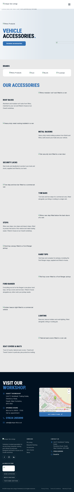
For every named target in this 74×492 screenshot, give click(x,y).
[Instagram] (9, 457)
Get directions (54, 414)
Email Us (56, 454)
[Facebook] (4, 457)
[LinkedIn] (14, 457)
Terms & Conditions (55, 488)
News (28, 452)
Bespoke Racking (32, 445)
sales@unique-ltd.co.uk (14, 422)
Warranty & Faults (66, 488)
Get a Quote (30, 450)
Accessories (30, 447)
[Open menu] (69, 4)
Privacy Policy (45, 488)
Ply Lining (29, 442)
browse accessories (14, 43)
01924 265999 (14, 417)
